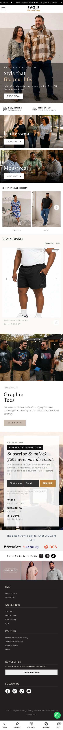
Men (58, 243)
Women (49, 243)
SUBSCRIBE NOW (31, 672)
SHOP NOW (32, 93)
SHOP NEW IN (15, 422)
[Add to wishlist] (56, 322)
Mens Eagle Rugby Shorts (16, 320)
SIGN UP (48, 483)
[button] (59, 58)
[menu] (3, 9)
